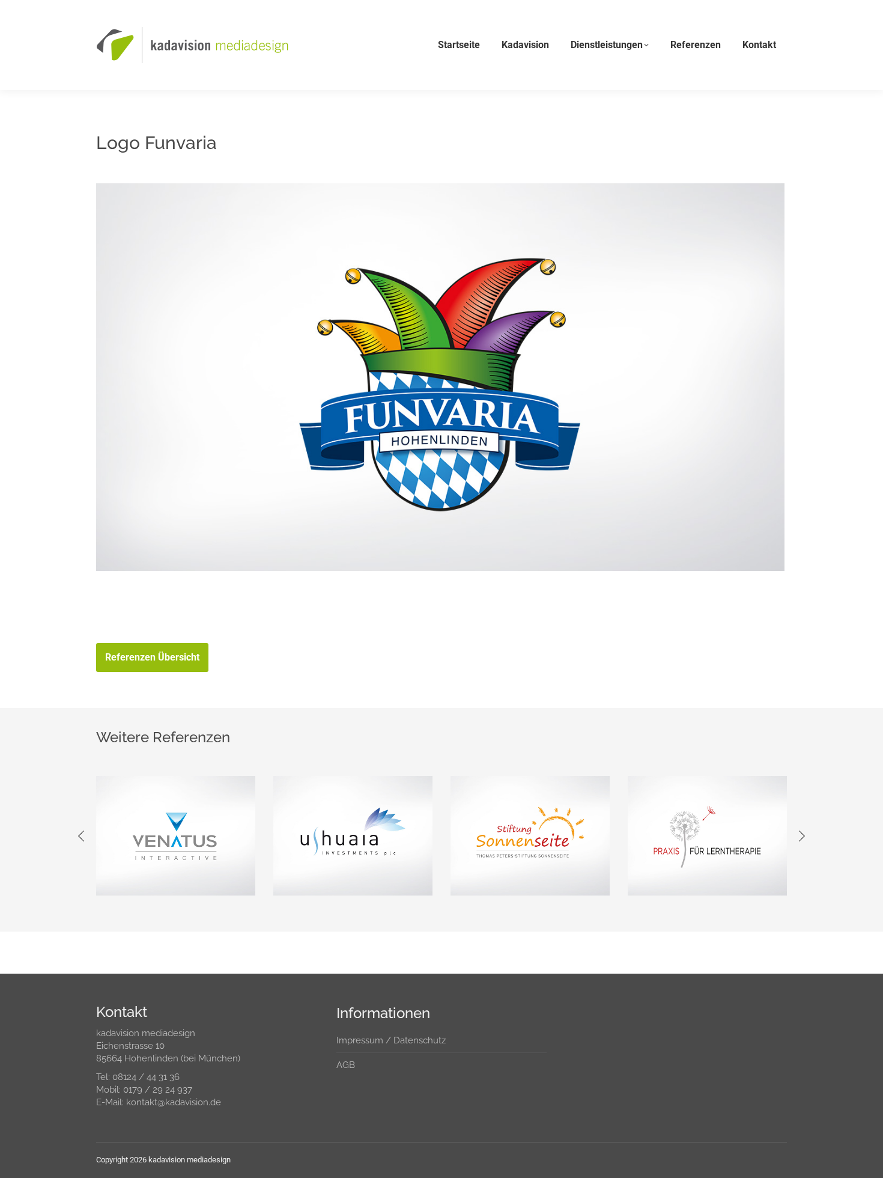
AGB (345, 1065)
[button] (81, 836)
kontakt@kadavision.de (173, 1102)
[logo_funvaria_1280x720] (440, 377)
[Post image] (175, 836)
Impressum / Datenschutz (391, 1040)
